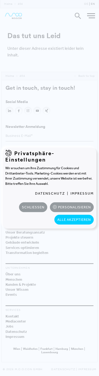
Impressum (82, 193)
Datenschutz (50, 193)
